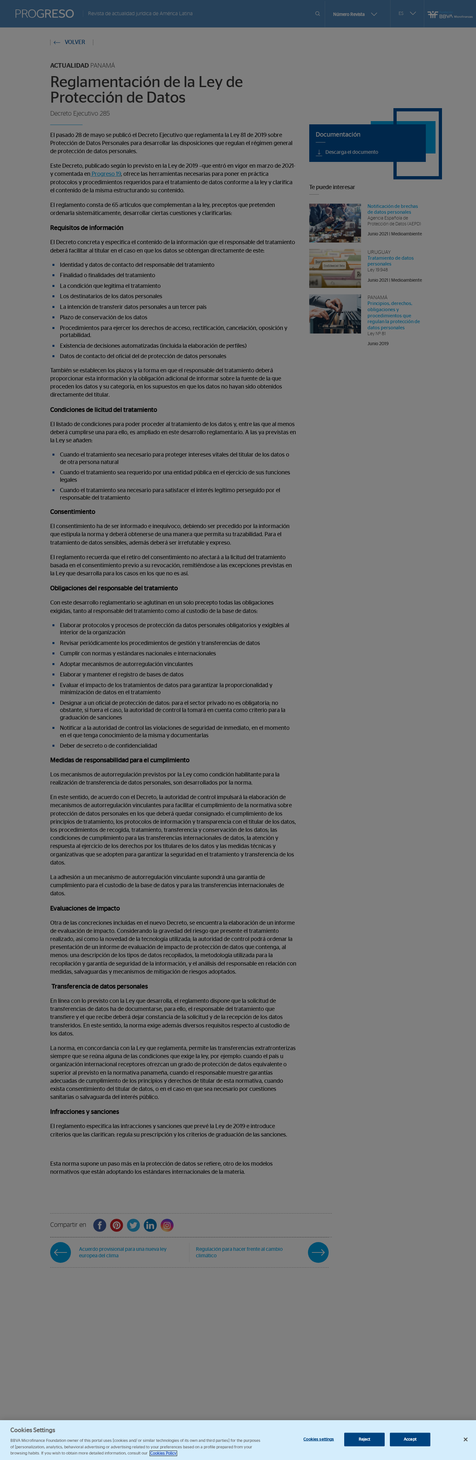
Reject (364, 1439)
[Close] (466, 1439)
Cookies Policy (163, 1453)
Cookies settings (318, 1439)
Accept (410, 1439)
